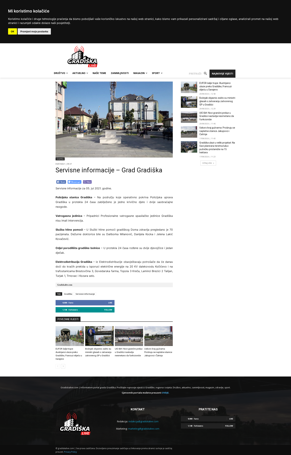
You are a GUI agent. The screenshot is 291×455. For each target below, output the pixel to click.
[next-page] (63, 366)
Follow (108, 309)
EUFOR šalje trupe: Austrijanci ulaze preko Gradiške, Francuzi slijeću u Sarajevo (215, 86)
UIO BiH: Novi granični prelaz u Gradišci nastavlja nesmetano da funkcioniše (128, 352)
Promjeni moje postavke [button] (34, 31)
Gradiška (60, 159)
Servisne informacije (85, 294)
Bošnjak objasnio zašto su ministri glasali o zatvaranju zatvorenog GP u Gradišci (98, 352)
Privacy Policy (70, 451)
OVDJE (165, 392)
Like (110, 302)
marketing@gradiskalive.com (143, 428)
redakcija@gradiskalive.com (143, 421)
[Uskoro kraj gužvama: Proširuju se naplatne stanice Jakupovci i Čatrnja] (158, 336)
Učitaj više (207, 163)
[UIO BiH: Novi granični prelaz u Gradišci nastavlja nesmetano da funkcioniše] (129, 336)
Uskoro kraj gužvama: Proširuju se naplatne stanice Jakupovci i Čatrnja (158, 352)
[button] (199, 74)
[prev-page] (58, 366)
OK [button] (12, 31)
